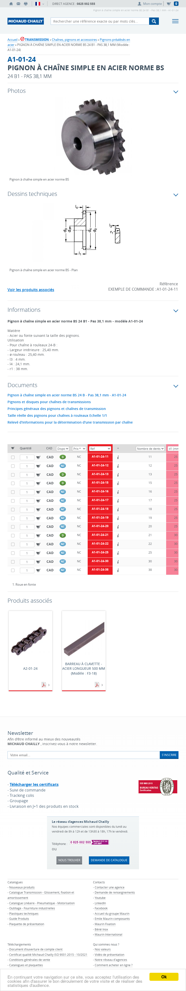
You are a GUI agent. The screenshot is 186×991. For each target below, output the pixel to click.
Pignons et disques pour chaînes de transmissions (49, 402)
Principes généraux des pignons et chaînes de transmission (57, 408)
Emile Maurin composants (112, 919)
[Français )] (39, 3)
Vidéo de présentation (109, 954)
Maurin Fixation (105, 924)
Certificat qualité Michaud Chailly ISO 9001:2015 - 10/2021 (48, 954)
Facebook (101, 908)
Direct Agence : (73, 4)
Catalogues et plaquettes (26, 965)
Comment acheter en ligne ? (113, 965)
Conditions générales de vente (29, 960)
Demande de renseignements (115, 892)
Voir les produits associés (31, 289)
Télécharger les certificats (34, 784)
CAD (50, 457)
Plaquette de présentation (26, 924)
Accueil (12, 39)
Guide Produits (19, 919)
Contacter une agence (109, 887)
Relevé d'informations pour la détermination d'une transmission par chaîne (70, 422)
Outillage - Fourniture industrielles (32, 908)
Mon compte (152, 3)
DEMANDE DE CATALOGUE (109, 860)
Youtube (100, 898)
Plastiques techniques (24, 913)
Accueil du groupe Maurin (112, 913)
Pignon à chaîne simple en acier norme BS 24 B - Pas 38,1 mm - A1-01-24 (67, 395)
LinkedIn (100, 903)
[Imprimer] (25, 3)
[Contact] (18, 3)
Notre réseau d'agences (111, 960)
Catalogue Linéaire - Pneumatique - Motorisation (42, 903)
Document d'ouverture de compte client (35, 949)
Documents (44, 685)
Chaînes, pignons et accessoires (74, 39)
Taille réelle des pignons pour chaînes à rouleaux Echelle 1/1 (57, 415)
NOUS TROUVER (69, 860)
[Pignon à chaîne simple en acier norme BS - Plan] (93, 236)
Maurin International (108, 934)
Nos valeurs (103, 949)
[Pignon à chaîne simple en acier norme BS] (93, 140)
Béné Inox (101, 929)
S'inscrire (169, 755)
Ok (164, 977)
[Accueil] (11, 3)
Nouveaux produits (22, 887)
